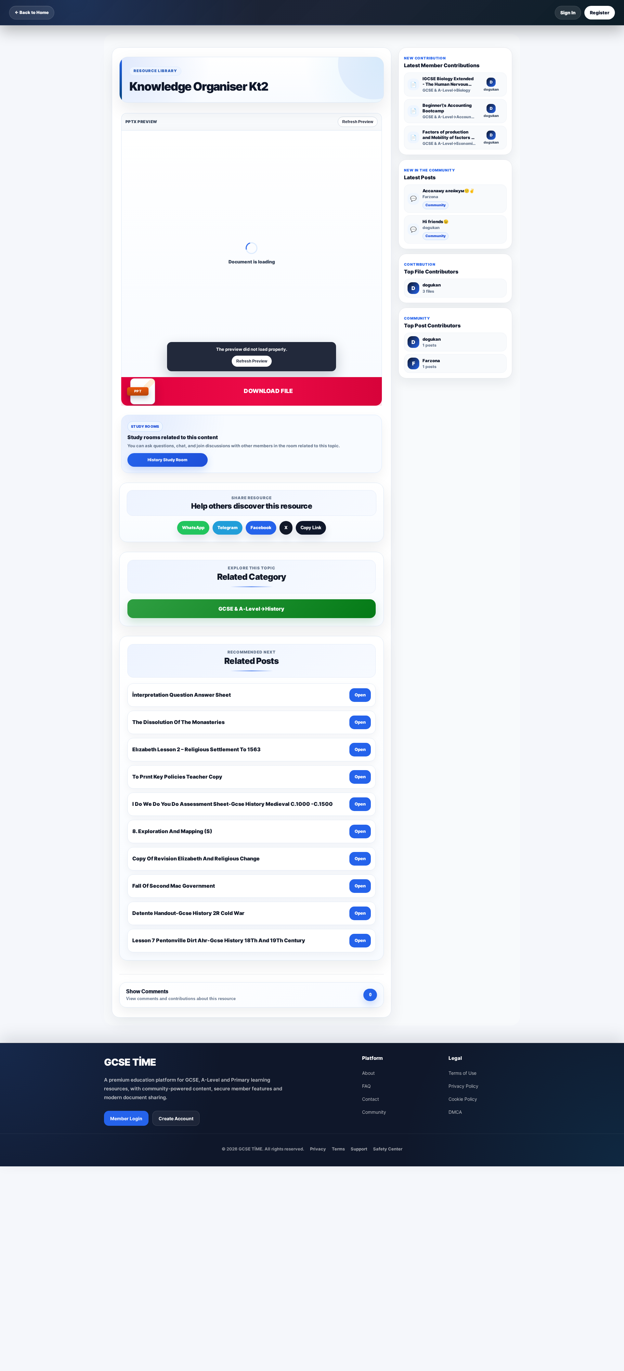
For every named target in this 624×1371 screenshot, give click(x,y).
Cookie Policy (462, 1099)
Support (359, 1148)
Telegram (227, 527)
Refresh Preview (357, 122)
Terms (338, 1148)
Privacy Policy (463, 1086)
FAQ (366, 1086)
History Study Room (168, 459)
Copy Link (311, 527)
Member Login (126, 1118)
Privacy (318, 1148)
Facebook (261, 527)
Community (435, 205)
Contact (370, 1099)
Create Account (176, 1118)
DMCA (455, 1112)
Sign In (568, 12)
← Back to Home (32, 12)
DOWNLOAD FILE (268, 390)
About (368, 1073)
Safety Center (387, 1148)
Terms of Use (462, 1073)
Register (599, 12)
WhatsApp (193, 527)
